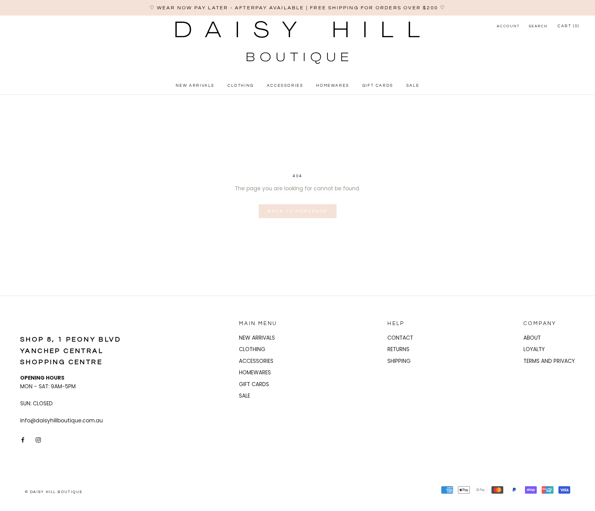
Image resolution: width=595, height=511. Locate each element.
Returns (398, 349)
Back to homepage (298, 211)
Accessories (285, 86)
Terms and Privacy (549, 361)
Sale (412, 86)
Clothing (240, 86)
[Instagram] (38, 439)
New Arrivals (195, 86)
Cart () (569, 26)
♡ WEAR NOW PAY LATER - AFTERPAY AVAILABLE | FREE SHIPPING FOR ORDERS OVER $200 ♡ (298, 7)
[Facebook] (22, 439)
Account (508, 26)
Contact (400, 337)
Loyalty (534, 349)
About (532, 337)
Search (538, 26)
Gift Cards (377, 86)
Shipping (399, 361)
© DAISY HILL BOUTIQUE (53, 492)
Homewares (332, 86)
